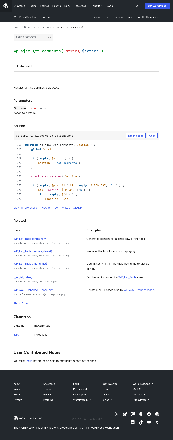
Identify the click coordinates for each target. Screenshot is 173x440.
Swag (107, 399)
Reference (30, 27)
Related (20, 220)
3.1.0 (16, 334)
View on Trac (49, 207)
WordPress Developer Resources (32, 16)
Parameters (23, 101)
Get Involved (110, 383)
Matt (137, 389)
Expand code (135, 135)
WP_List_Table (127, 277)
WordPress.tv (82, 399)
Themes (48, 389)
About (17, 383)
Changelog (22, 316)
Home (17, 27)
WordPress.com (143, 383)
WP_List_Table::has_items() (30, 263)
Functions (46, 27)
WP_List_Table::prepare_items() (33, 251)
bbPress (139, 394)
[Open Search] (136, 6)
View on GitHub (72, 207)
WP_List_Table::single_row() (31, 238)
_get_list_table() (23, 277)
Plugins (47, 394)
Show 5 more (22, 303)
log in (29, 361)
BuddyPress (141, 399)
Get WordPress (157, 5)
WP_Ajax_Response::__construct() (34, 290)
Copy (152, 135)
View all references (25, 207)
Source (19, 126)
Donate (108, 394)
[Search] (49, 37)
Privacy (18, 399)
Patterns (48, 399)
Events (107, 389)
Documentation (81, 389)
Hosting (18, 394)
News (17, 389)
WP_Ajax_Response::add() (140, 290)
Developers (79, 394)
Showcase (49, 383)
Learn (76, 383)
